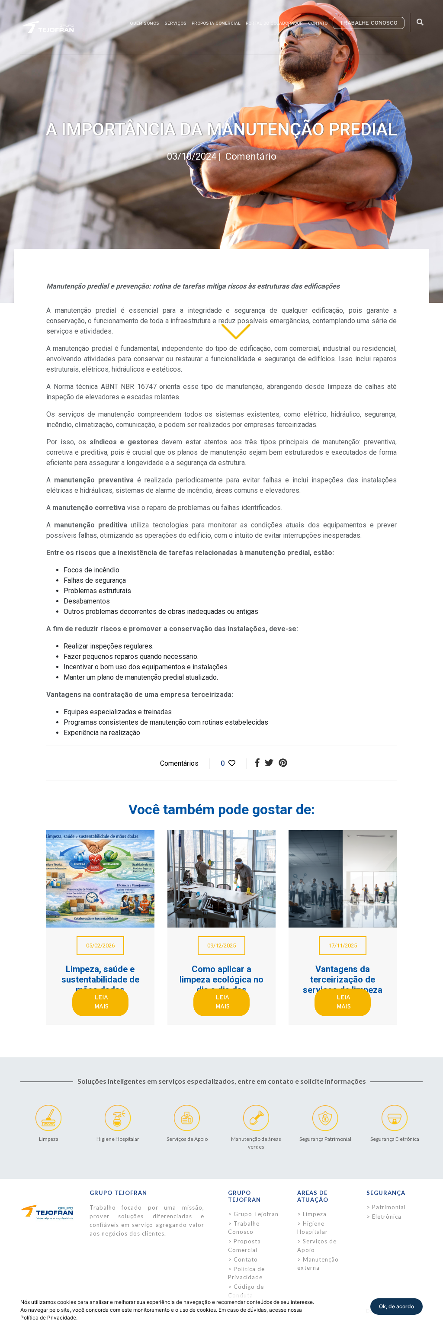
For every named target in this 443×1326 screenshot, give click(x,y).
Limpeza (315, 1213)
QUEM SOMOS (144, 23)
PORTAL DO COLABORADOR (274, 23)
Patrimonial (389, 1207)
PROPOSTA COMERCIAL (216, 23)
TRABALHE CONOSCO (369, 23)
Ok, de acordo (396, 1306)
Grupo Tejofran (256, 1213)
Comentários (178, 763)
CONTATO (317, 23)
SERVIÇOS (175, 23)
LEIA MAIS (101, 1002)
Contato (246, 1259)
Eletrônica (386, 1216)
